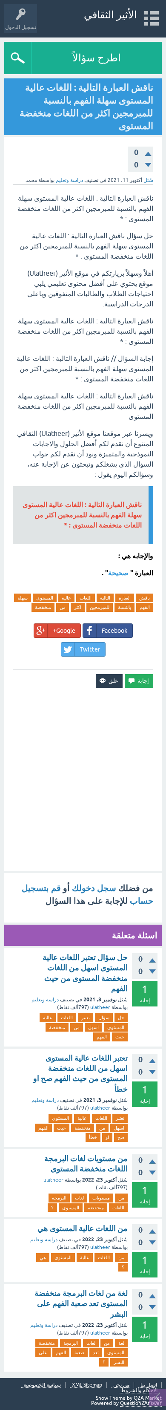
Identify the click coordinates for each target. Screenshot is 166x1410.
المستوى (44, 597)
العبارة (125, 597)
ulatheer (100, 1007)
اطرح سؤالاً (96, 57)
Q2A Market (148, 1398)
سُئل (148, 180)
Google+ (64, 630)
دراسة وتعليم (69, 180)
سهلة (22, 597)
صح (120, 1137)
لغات (79, 1197)
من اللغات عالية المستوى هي (82, 1228)
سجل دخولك (94, 888)
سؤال (103, 1017)
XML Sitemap (87, 1385)
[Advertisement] (83, 779)
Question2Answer (141, 1403)
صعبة (79, 1352)
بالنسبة (124, 607)
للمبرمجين (99, 607)
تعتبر (85, 1017)
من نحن (121, 1385)
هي (43, 1257)
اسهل (93, 1027)
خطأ (93, 1137)
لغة (121, 1343)
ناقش (144, 597)
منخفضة (43, 607)
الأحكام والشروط (139, 1390)
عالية (66, 597)
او (107, 1137)
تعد (96, 1352)
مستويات (101, 1197)
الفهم (145, 607)
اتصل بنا (148, 1385)
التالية (105, 597)
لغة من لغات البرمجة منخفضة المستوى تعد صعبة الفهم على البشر (81, 1303)
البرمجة (59, 1197)
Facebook (114, 630)
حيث (119, 1036)
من (63, 607)
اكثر (77, 607)
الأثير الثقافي (110, 14)
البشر (119, 1362)
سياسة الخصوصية (42, 1385)
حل (121, 1017)
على (43, 1352)
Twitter (90, 649)
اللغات (86, 597)
